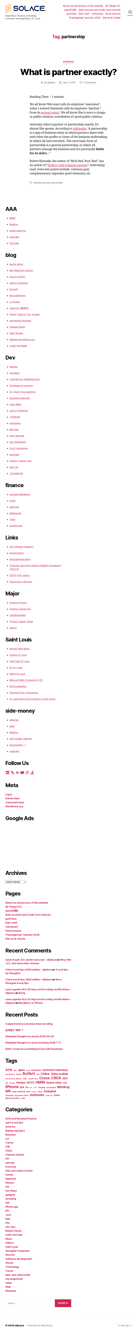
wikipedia (79, 128)
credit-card (33, 1079)
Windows (10, 1290)
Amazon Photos (18, 602)
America (10, 1126)
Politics (9, 1242)
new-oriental (18, 1091)
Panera (33, 1092)
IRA (26, 1087)
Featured (10, 1178)
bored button (16, 553)
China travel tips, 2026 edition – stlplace (28, 969)
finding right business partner (67, 165)
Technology (12, 1266)
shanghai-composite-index (16, 1095)
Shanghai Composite (17, 1250)
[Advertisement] (38, 844)
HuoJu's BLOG (17, 276)
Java (8, 1214)
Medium (13, 224)
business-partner (41, 182)
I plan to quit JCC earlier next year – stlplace (30, 959)
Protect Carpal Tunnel (21, 621)
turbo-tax (49, 1095)
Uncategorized (14, 1278)
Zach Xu (13, 467)
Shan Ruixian (16, 333)
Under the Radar (18, 345)
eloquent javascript (19, 398)
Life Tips (10, 1226)
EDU (65, 1078)
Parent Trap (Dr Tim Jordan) (24, 314)
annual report (50, 112)
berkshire (36, 1070)
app (15, 1070)
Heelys (20, 1082)
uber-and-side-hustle (17, 1274)
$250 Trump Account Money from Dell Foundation (34, 1049)
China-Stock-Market (13, 1079)
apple (21, 1070)
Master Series (13, 1230)
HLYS (30, 1082)
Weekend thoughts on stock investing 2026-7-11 (33, 1042)
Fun (7, 1186)
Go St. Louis (15, 667)
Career (9, 1142)
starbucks (37, 1095)
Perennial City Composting (23, 692)
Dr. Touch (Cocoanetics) (22, 391)
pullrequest (15, 513)
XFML (23, 1098)
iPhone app (11, 1206)
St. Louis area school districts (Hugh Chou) (32, 699)
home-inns (53, 1082)
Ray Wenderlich (17, 442)
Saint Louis (11, 1246)
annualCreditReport (19, 494)
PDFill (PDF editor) (19, 575)
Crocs (44, 1078)
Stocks (9, 1262)
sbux (40, 1092)
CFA (37, 1074)
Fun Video (11, 1190)
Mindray (63, 1087)
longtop (41, 1087)
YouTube (14, 243)
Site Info (10, 1254)
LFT (35, 1088)
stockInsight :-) (17, 745)
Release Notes (17, 327)
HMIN (40, 1082)
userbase (14, 454)
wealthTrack (16, 525)
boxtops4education (20, 559)
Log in (8, 794)
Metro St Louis (17, 673)
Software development (18, 1258)
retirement (97, 13)
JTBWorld (14, 417)
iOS (7, 1202)
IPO (7, 1210)
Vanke (57, 1095)
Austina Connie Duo (20, 609)
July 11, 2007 (69, 82)
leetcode (14, 429)
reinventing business (20, 320)
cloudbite (14, 373)
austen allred (16, 264)
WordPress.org (14, 806)
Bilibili (12, 218)
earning (9, 1162)
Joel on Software (18, 410)
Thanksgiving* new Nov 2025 (84, 17)
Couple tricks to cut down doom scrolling (29, 1023)
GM (6, 1083)
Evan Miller (15, 404)
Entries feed (12, 798)
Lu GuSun (14, 301)
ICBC (65, 1083)
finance (9, 1182)
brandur (13, 366)
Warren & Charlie (111, 17)
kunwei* (13, 289)
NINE (28, 1092)
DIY (7, 1158)
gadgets (10, 1194)
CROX (56, 1078)
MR (8, 1091)
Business (68, 61)
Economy (10, 1166)
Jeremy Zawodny (18, 283)
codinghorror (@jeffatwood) (24, 379)
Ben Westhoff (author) (21, 270)
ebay (12, 726)
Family (9, 1174)
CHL (25, 1078)
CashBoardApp (17, 615)
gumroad (14, 507)
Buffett (29, 1074)
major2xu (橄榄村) (19, 308)
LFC (31, 1088)
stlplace (51, 82)
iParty (22, 993)
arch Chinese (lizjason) (21, 546)
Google (12, 1083)
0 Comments (89, 82)
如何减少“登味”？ (14, 1030)
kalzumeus (15, 423)
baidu (28, 1070)
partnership (57, 182)
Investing (10, 1198)
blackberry (10, 1074)
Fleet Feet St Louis (19, 661)
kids (7, 1218)
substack (14, 237)
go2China (71, 13)
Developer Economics (21, 385)
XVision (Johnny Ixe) (20, 460)
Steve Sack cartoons (20, 581)
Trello (12, 519)
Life (7, 1222)
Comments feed (14, 802)
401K (8, 1070)
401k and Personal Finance (20, 1118)
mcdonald (51, 1087)
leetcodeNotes (17, 295)
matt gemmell (16, 435)
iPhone (12, 1086)
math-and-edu (13, 1234)
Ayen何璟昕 (70, 9)
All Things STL (113, 5)
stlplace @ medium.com (22, 339)
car (7, 1138)
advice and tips (14, 1122)
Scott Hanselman (18, 448)
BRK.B (18, 1074)
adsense (13, 720)
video (8, 1282)
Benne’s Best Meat (19, 648)
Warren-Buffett (12, 1098)
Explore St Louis (18, 655)
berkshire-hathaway (55, 1070)
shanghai (49, 1091)
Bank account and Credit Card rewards (100, 9)
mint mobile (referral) (20, 738)
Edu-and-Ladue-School (19, 1170)
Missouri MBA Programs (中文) (26, 680)
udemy (13, 627)
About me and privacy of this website (83, 5)
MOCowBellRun (18, 686)
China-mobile (59, 1074)
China (45, 1074)
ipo (22, 1087)
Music (8, 1238)
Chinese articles (14, 1154)
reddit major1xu (17, 230)
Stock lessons (113, 13)
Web (8, 1286)
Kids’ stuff (84, 13)
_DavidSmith (16, 473)
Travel (9, 1270)
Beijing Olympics (15, 1130)
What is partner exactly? (68, 72)
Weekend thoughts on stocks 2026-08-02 (29, 1036)
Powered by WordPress (40, 1325)
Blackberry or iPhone (31, 1002)
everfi (12, 500)
